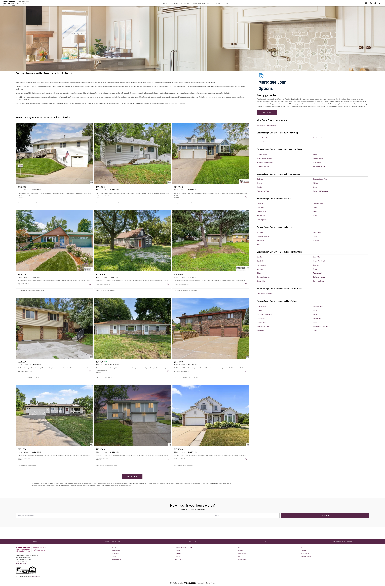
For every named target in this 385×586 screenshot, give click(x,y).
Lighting (260, 269)
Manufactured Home (264, 158)
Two (258, 244)
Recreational (317, 273)
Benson (259, 310)
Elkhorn (177, 550)
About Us (192, 541)
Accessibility (201, 583)
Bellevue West (318, 306)
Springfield (115, 553)
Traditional (261, 216)
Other (315, 187)
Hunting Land (261, 265)
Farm (315, 154)
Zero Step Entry (318, 281)
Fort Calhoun (305, 553)
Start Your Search (132, 476)
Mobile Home (318, 158)
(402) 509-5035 (21, 563)
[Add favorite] (90, 196)
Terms (208, 583)
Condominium (262, 154)
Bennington (116, 550)
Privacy (213, 583)
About (218, 3)
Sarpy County (116, 559)
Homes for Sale (262, 138)
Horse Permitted (319, 261)
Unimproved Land (263, 166)
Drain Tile (316, 257)
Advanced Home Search (180, 3)
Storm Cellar (261, 281)
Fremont (177, 556)
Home (165, 3)
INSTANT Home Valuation (342, 541)
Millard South (317, 318)
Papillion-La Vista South (321, 326)
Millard (315, 183)
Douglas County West (320, 179)
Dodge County (242, 559)
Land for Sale (261, 142)
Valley (114, 556)
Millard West (261, 322)
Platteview (260, 330)
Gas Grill (260, 261)
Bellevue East (261, 306)
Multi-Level (317, 232)
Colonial (260, 204)
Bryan (315, 310)
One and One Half (263, 236)
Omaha (259, 187)
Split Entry (260, 240)
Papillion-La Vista (263, 191)
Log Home (260, 208)
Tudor (315, 216)
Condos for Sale (318, 138)
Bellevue (260, 179)
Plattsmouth (242, 553)
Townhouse (317, 162)
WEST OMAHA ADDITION (183, 548)
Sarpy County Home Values (266, 125)
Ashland (303, 550)
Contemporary (318, 204)
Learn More (267, 112)
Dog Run (260, 257)
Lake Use (316, 265)
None (315, 269)
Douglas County (306, 556)
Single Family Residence (265, 162)
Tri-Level (316, 240)
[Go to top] (379, 575)
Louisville (178, 553)
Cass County (179, 559)
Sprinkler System (319, 277)
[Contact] (379, 570)
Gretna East (261, 318)
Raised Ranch (261, 212)
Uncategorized (262, 220)
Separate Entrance (263, 277)
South (315, 330)
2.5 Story (260, 232)
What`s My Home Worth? (202, 3)
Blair (239, 556)
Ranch (315, 212)
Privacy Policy (35, 576)
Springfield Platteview (320, 191)
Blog (226, 3)
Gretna (259, 183)
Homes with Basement (265, 293)
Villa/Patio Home (319, 166)
